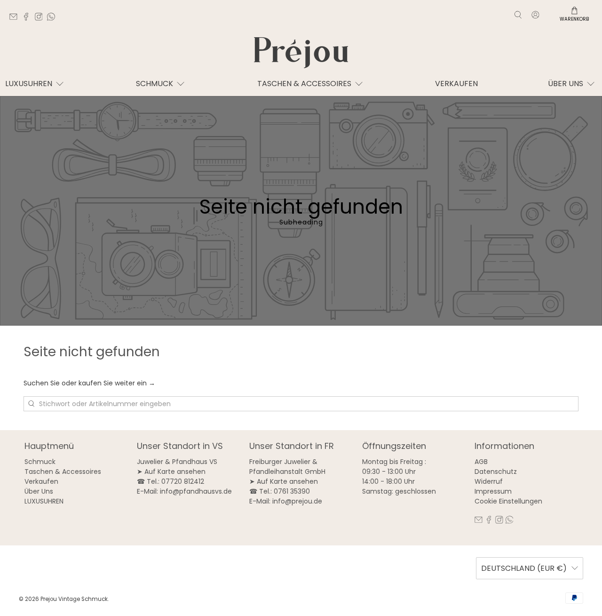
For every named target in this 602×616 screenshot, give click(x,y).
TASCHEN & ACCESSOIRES (304, 83)
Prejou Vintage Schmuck (74, 599)
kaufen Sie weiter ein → (117, 383)
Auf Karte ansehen (175, 471)
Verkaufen (456, 83)
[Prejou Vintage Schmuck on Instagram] (41, 18)
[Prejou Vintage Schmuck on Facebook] (28, 18)
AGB (481, 461)
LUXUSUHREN (28, 83)
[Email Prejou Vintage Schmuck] (15, 18)
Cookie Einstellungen (508, 501)
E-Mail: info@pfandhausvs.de (184, 491)
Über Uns (38, 491)
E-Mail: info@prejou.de (285, 501)
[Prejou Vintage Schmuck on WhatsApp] (53, 18)
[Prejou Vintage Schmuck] (301, 52)
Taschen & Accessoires (62, 471)
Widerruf (489, 481)
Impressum (493, 491)
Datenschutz (496, 471)
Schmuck (154, 83)
